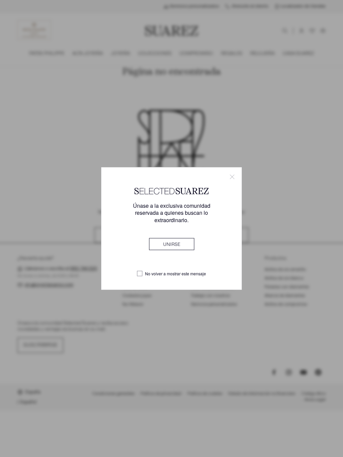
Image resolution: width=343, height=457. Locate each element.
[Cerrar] (232, 177)
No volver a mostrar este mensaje (175, 273)
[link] (171, 244)
